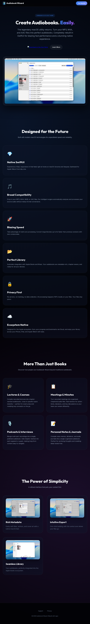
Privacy (49, 611)
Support (40, 611)
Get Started (81, 3)
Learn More (56, 47)
